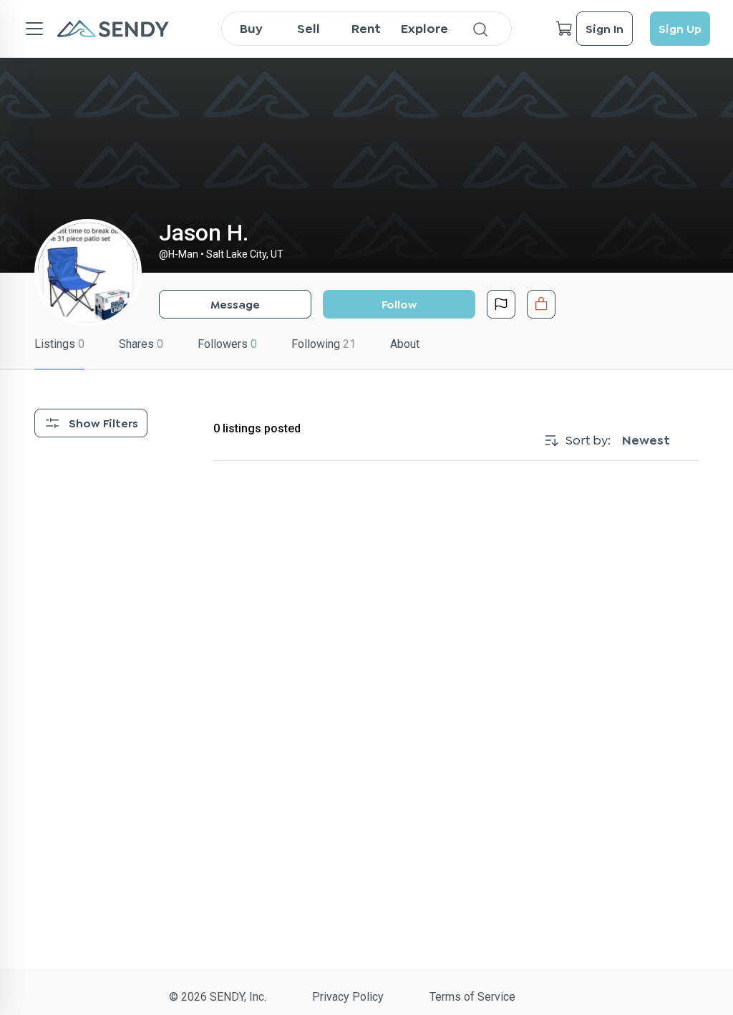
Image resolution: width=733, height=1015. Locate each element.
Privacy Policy (348, 997)
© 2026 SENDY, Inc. (217, 997)
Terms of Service (472, 997)
